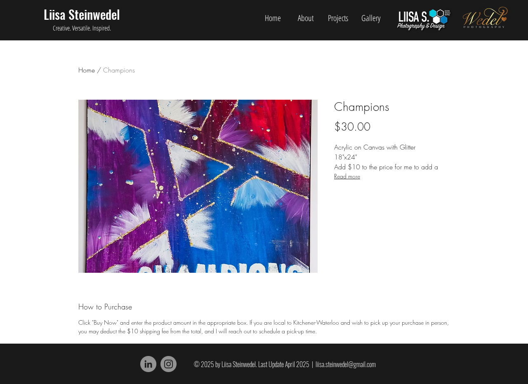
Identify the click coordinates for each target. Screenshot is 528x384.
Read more (347, 176)
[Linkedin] (148, 364)
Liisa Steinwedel (82, 14)
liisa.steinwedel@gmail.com (346, 364)
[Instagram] (168, 364)
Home (86, 70)
